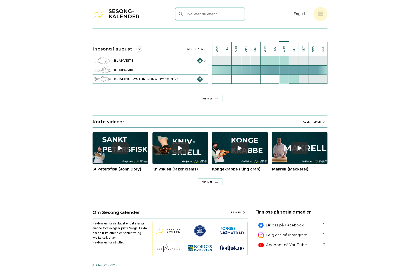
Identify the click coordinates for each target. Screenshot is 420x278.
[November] (313, 63)
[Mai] (255, 63)
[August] (284, 63)
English (300, 14)
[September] (294, 63)
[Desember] (322, 63)
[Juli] (275, 63)
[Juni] (265, 63)
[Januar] (217, 63)
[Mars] (236, 63)
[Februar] (226, 63)
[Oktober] (303, 63)
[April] (246, 63)
